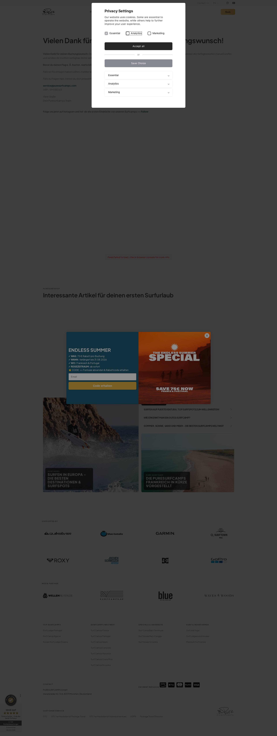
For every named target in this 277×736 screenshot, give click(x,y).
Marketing (158, 33)
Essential (115, 33)
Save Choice (138, 63)
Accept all (138, 46)
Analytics (136, 33)
